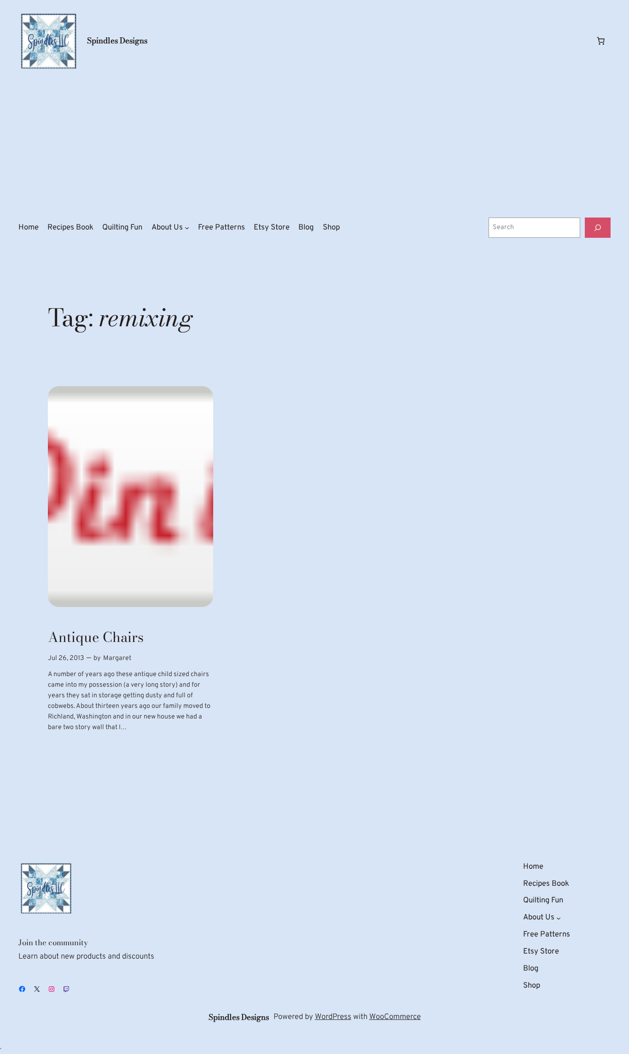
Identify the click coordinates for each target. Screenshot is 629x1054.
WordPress (333, 1017)
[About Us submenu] (187, 227)
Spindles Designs (117, 41)
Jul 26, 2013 (66, 658)
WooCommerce (395, 1017)
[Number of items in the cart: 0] (601, 41)
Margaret (117, 658)
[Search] (598, 227)
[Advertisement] (314, 144)
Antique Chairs (96, 637)
